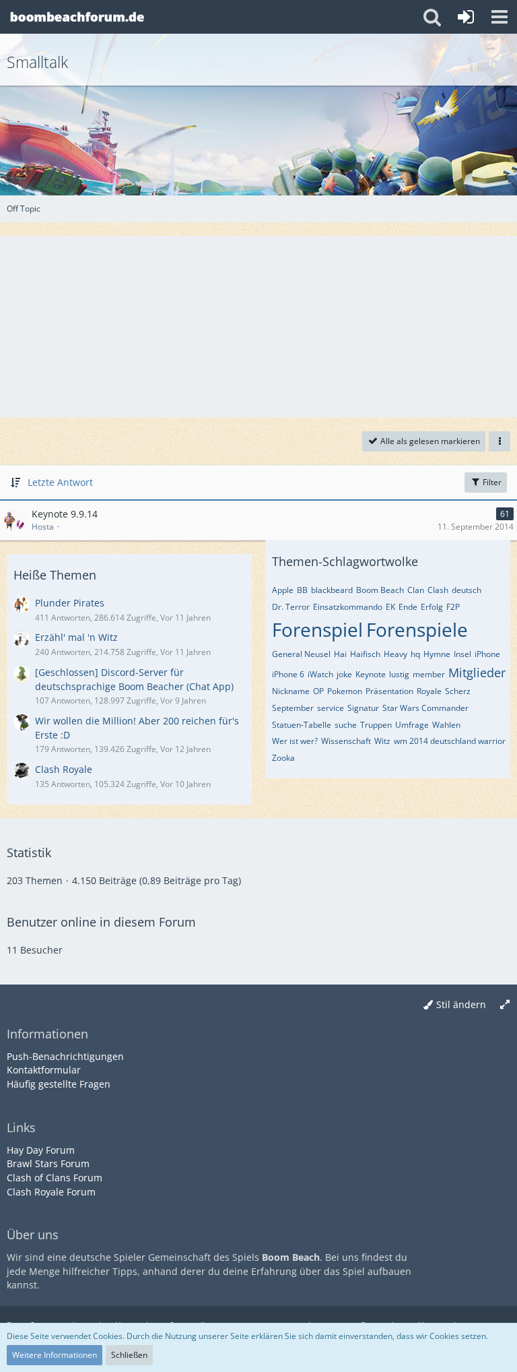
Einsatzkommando (347, 607)
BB (302, 590)
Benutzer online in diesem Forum (101, 922)
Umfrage (412, 724)
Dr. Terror (291, 607)
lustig (399, 674)
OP (318, 691)
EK (390, 607)
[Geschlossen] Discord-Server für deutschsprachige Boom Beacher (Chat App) (134, 679)
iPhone (487, 654)
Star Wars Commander (425, 708)
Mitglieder (477, 672)
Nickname (291, 691)
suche (346, 724)
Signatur (363, 708)
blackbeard (332, 590)
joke (344, 674)
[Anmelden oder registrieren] (465, 16)
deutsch (466, 590)
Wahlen (446, 724)
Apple (283, 590)
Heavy (395, 654)
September (293, 708)
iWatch (320, 674)
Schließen (129, 1355)
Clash (437, 590)
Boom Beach (380, 590)
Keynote (370, 674)
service (330, 708)
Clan (415, 590)
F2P (453, 607)
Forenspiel (317, 629)
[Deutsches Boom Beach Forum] (77, 16)
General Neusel (301, 654)
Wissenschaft (346, 741)
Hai (340, 654)
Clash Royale (63, 769)
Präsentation (389, 691)
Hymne (436, 654)
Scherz (458, 691)
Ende (408, 607)
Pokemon (344, 691)
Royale (429, 691)
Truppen (376, 724)
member (429, 674)
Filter (491, 482)
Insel (462, 654)
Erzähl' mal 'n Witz (76, 637)
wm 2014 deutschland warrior (450, 741)
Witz (382, 741)
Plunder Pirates (69, 602)
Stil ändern (461, 1004)
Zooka (283, 757)
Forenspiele (417, 629)
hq (415, 654)
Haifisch (365, 654)
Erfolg (432, 607)
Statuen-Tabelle (301, 724)
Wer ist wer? (295, 741)
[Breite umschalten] (504, 1005)
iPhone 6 (288, 674)
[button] (499, 16)
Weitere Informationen (54, 1355)
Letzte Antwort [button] (60, 482)
